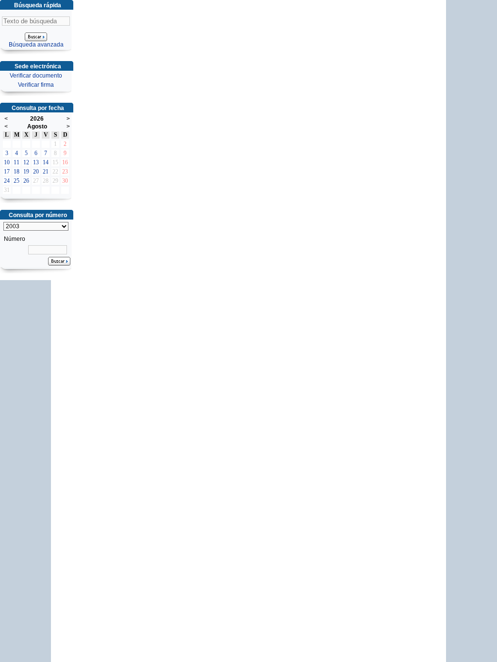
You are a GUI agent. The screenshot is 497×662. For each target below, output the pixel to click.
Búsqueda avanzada (36, 44)
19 (26, 171)
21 (46, 171)
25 (16, 180)
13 (36, 162)
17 (7, 171)
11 (16, 162)
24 (7, 180)
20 (36, 171)
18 (16, 171)
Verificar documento (36, 75)
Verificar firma (36, 84)
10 (7, 162)
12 (26, 162)
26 (26, 180)
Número (14, 239)
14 (46, 162)
